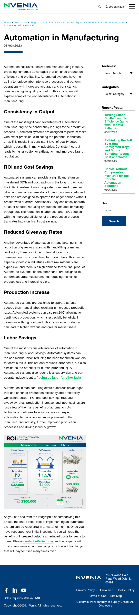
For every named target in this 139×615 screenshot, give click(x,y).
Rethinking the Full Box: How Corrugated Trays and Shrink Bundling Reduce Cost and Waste (118, 149)
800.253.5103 (32, 598)
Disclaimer (106, 590)
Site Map (116, 596)
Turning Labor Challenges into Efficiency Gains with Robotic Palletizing (116, 121)
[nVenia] (21, 6)
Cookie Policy (126, 590)
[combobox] (118, 73)
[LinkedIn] (15, 590)
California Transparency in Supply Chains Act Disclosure (105, 603)
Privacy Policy (85, 590)
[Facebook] (6, 590)
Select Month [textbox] (113, 73)
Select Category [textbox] (114, 93)
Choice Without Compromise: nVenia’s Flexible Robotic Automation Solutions (116, 177)
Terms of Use (97, 596)
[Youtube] (23, 590)
